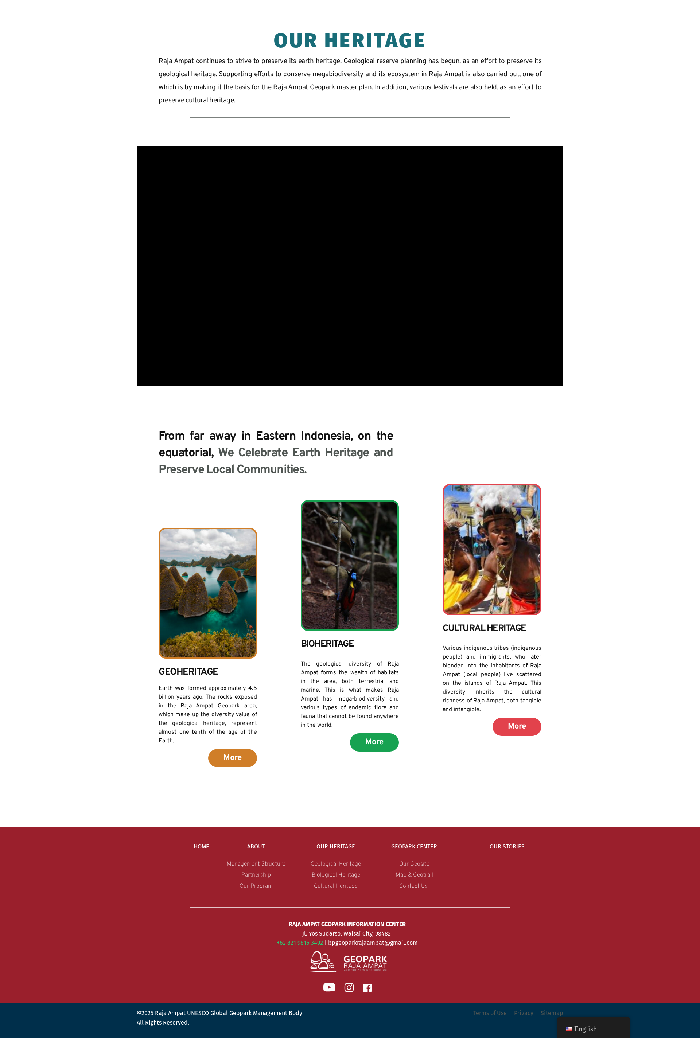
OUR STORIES (507, 846)
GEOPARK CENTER (414, 846)
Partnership (256, 875)
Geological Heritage (336, 864)
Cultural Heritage (336, 886)
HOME (201, 846)
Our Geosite (414, 864)
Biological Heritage (336, 875)
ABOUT (256, 846)
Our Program (256, 886)
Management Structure (256, 864)
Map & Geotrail (414, 875)
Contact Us (414, 886)
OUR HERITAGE (335, 846)
